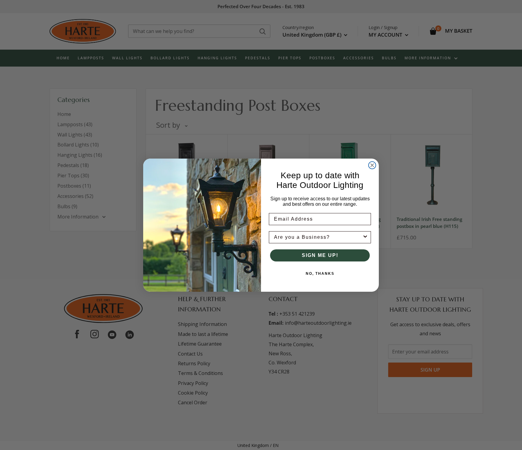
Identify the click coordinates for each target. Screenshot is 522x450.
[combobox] (318, 237)
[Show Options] (365, 237)
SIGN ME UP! (320, 255)
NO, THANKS (320, 273)
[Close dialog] (372, 165)
